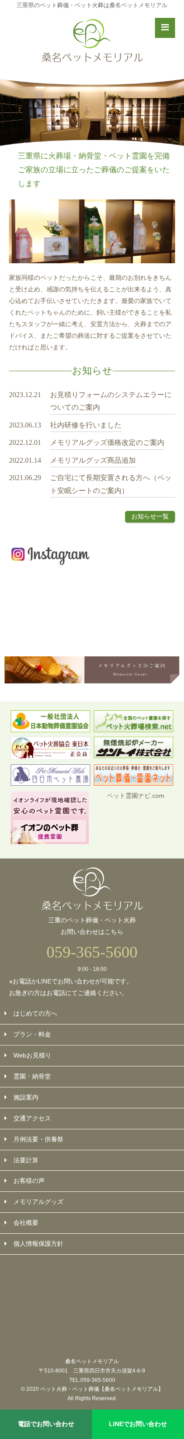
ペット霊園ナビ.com (135, 795)
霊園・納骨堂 (32, 1076)
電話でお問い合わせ (46, 1423)
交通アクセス (32, 1118)
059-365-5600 (92, 952)
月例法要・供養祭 (38, 1139)
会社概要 (25, 1222)
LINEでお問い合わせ (138, 1423)
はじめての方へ (35, 1013)
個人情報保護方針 (38, 1243)
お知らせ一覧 (150, 516)
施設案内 (25, 1097)
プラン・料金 (32, 1034)
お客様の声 (29, 1180)
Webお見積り (32, 1055)
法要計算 (25, 1160)
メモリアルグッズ (38, 1201)
